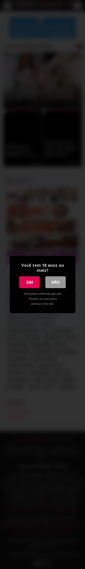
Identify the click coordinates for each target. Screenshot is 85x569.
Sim (29, 282)
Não (55, 282)
